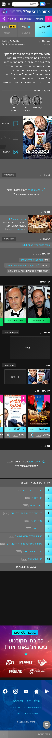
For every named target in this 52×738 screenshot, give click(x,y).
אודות (37, 701)
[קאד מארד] (37, 96)
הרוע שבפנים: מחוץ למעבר (28, 536)
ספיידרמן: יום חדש (32, 490)
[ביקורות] (11, 118)
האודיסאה (37, 498)
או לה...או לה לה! (17, 219)
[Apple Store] (36, 691)
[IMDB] (12, 26)
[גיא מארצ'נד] (26, 96)
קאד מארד (40, 320)
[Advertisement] (26, 164)
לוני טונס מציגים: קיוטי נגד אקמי (26, 513)
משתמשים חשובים (33, 707)
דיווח (28, 701)
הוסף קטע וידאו (11, 332)
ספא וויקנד (36, 521)
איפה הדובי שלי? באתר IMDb (36, 245)
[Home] (42, 4)
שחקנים (26, 19)
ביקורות (39, 19)
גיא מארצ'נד (17, 320)
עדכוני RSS (18, 701)
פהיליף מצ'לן (11, 265)
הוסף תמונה (9, 365)
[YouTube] (26, 691)
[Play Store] (47, 691)
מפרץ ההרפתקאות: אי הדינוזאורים (24, 544)
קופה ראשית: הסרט (32, 551)
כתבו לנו (18, 713)
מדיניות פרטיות (31, 713)
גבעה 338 (37, 528)
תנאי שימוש (15, 707)
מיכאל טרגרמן (16, 229)
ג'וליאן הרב (36, 265)
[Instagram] (15, 691)
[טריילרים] (11, 132)
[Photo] (39, 376)
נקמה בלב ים (35, 505)
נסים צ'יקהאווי (24, 265)
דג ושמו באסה (35, 559)
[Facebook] (5, 691)
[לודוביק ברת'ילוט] (15, 96)
